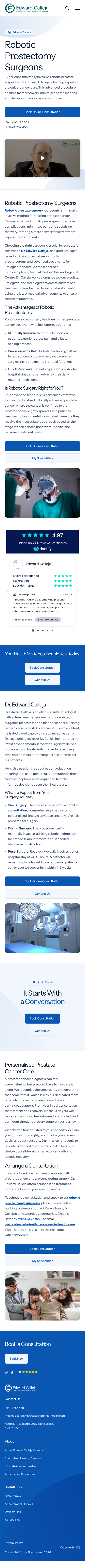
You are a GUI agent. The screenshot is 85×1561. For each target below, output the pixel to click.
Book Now (16, 1358)
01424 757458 (31, 1219)
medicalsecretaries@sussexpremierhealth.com (40, 1224)
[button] (77, 8)
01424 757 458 (14, 1408)
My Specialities (42, 458)
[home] (27, 8)
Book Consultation (42, 667)
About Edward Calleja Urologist (24, 1450)
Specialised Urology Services (23, 1458)
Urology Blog (13, 1512)
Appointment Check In (20, 1504)
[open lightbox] (42, 158)
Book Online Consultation (42, 112)
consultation (17, 810)
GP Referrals (13, 1496)
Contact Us (42, 680)
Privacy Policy (14, 1543)
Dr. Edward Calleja (34, 251)
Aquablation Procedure (20, 1474)
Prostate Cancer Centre (20, 1466)
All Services (12, 1520)
